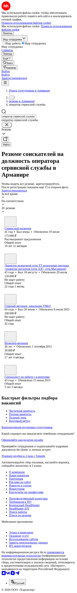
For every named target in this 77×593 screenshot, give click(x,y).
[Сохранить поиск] (5, 140)
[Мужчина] (10, 222)
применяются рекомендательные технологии (32, 554)
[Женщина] (10, 370)
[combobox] (18, 116)
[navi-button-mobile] (5, 83)
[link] (7, 62)
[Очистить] (6, 125)
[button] (5, 71)
